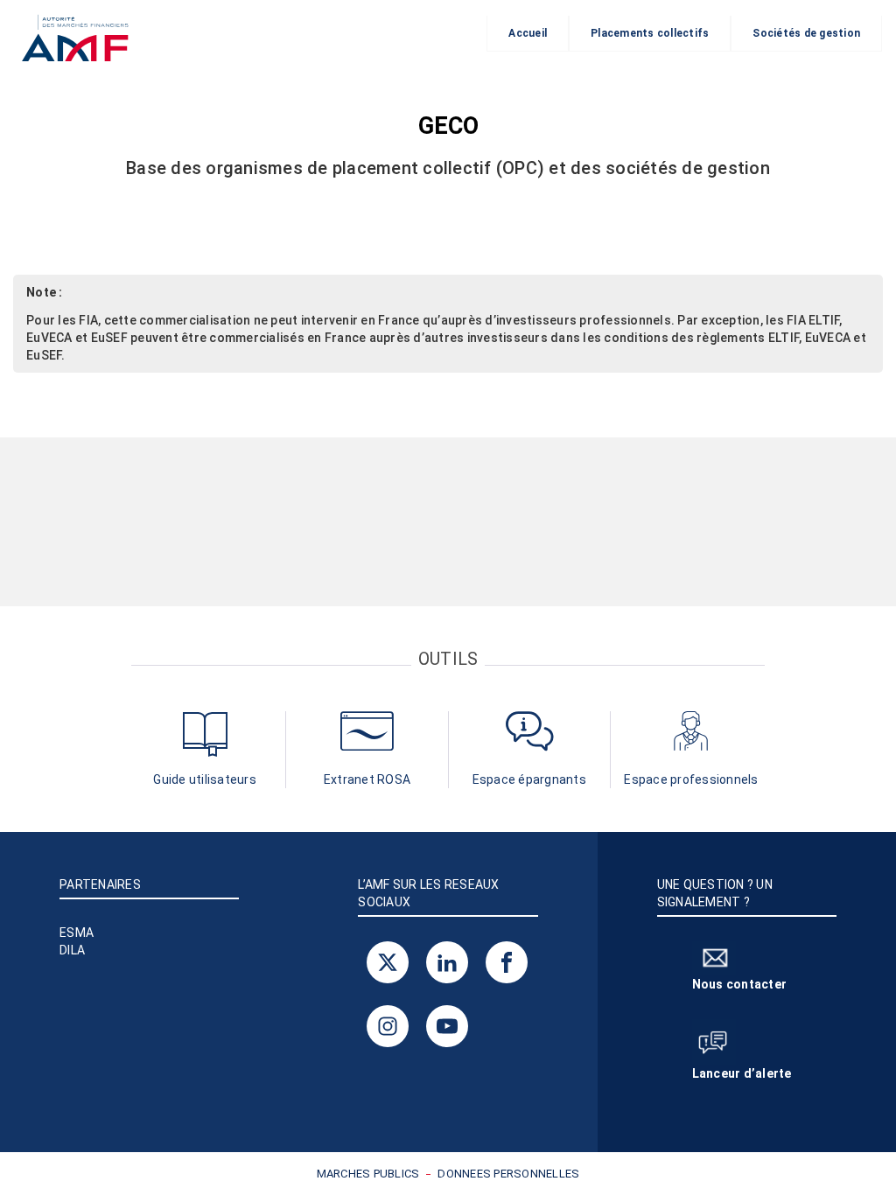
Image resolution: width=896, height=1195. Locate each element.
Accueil (527, 33)
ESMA (77, 933)
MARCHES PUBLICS (368, 1173)
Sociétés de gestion (806, 33)
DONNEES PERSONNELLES (508, 1173)
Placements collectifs (650, 33)
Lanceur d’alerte (742, 1073)
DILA (72, 950)
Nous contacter (740, 984)
